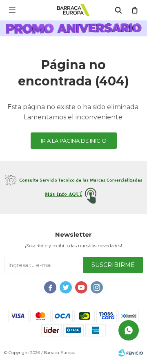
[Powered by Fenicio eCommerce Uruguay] (130, 353)
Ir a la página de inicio (74, 140)
